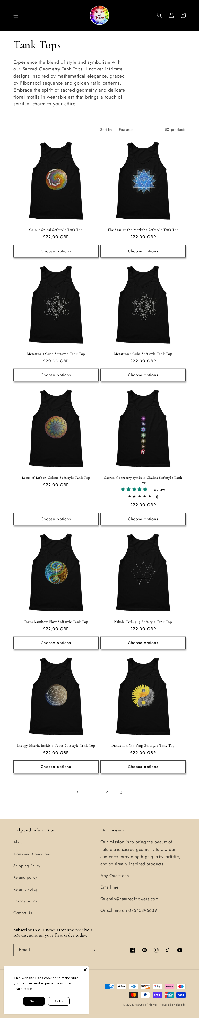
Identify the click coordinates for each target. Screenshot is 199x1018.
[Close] (85, 969)
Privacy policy (25, 901)
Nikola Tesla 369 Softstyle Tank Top (143, 621)
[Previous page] (78, 792)
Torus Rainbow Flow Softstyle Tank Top (56, 621)
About (18, 842)
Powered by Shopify (173, 1005)
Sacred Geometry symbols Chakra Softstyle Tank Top (143, 479)
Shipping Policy (27, 866)
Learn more (23, 989)
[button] (16, 15)
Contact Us (22, 913)
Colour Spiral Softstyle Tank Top (56, 229)
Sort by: (107, 129)
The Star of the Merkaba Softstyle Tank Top (143, 229)
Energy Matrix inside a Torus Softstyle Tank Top (56, 745)
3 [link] (121, 792)
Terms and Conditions (31, 854)
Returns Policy (25, 889)
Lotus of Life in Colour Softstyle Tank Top (56, 477)
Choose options (56, 251)
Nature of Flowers (146, 1005)
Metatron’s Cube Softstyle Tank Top (56, 354)
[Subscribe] (93, 950)
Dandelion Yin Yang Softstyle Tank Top (143, 745)
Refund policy (25, 877)
